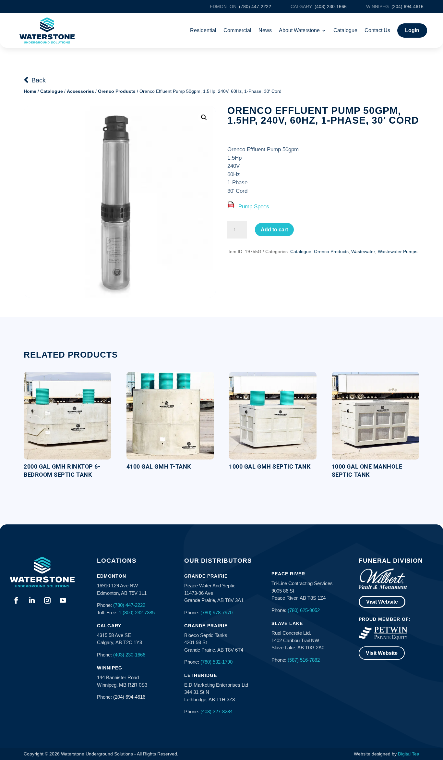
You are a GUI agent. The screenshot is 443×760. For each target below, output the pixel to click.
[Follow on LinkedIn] (31, 600)
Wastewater (363, 251)
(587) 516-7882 (304, 660)
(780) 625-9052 (304, 610)
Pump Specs (252, 206)
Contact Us (377, 30)
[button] (204, 117)
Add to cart (274, 229)
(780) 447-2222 (129, 605)
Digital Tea (408, 753)
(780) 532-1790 (216, 662)
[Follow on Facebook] (16, 600)
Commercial (237, 30)
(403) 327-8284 (216, 711)
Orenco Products (117, 91)
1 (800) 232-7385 (137, 612)
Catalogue (345, 30)
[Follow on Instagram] (47, 600)
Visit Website (382, 602)
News (265, 30)
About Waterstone (299, 30)
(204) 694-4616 (129, 697)
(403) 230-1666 (129, 654)
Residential (203, 30)
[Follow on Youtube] (62, 600)
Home (30, 91)
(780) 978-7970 (216, 612)
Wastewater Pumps (397, 251)
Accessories (80, 91)
